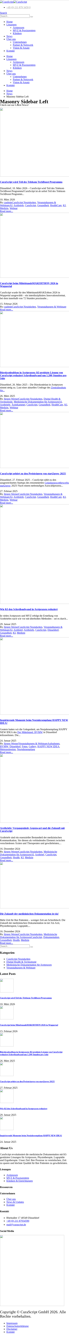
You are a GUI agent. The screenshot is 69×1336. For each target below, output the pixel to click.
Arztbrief (18, 630)
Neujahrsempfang (26, 749)
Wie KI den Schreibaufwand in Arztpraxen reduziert (29, 609)
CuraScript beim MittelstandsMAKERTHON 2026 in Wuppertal (29, 1025)
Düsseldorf (53, 630)
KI (64, 205)
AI (11, 205)
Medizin (4, 208)
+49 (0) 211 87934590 (17, 1220)
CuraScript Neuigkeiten (24, 202)
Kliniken (17, 33)
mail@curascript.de (16, 1224)
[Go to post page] (7, 991)
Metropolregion (8, 749)
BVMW (4, 746)
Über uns (11, 39)
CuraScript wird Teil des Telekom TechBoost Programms (31, 182)
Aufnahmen (53, 743)
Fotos (24, 746)
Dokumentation (51, 937)
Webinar (14, 407)
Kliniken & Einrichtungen (19, 1180)
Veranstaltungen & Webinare (51, 306)
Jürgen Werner (11, 398)
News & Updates (15, 1202)
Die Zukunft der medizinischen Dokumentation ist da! (29, 913)
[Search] (31, 16)
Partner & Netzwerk (23, 45)
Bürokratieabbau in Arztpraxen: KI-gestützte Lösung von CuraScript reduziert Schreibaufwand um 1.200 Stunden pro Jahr (33, 375)
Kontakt (10, 50)
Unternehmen (20, 42)
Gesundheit (43, 205)
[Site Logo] (13, 1)
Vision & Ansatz (21, 47)
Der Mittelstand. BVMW (30, 732)
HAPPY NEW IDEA (48, 746)
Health (16, 857)
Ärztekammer (18, 404)
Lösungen (11, 24)
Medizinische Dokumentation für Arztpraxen (36, 401)
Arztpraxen (18, 27)
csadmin (8, 202)
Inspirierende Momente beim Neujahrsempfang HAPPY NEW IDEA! (31, 1135)
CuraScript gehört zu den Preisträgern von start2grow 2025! (33, 473)
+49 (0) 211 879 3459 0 (18, 7)
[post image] (34, 142)
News (9, 36)
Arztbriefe (18, 205)
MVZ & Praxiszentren (24, 30)
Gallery (32, 746)
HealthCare (56, 205)
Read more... (6, 211)
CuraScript (30, 205)
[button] (3, 12)
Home (9, 21)
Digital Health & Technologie (21, 961)
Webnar (13, 208)
